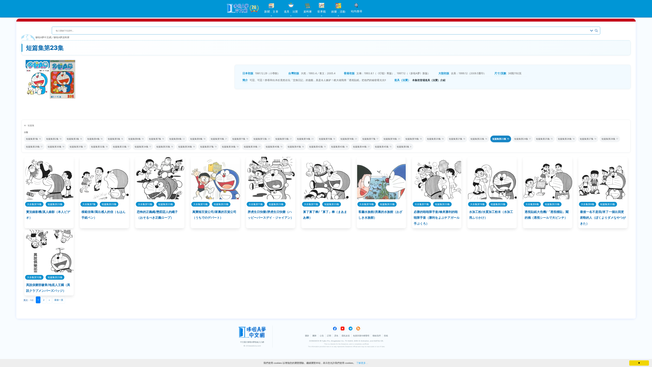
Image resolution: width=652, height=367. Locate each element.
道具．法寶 (291, 11)
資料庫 (307, 11)
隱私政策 (346, 335)
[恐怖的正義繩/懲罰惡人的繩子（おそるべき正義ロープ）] (159, 198)
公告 (322, 335)
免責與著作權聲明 (361, 335)
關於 (307, 335)
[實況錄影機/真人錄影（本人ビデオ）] (49, 198)
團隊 (314, 335)
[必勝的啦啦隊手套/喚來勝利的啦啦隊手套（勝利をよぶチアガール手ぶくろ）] (436, 198)
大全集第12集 (145, 204)
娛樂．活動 (338, 11)
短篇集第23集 (55, 204)
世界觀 (321, 11)
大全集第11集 (256, 204)
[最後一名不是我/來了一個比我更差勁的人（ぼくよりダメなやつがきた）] (603, 198)
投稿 (386, 335)
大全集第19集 (34, 204)
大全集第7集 (89, 204)
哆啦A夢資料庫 (61, 37)
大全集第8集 (532, 204)
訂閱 (329, 335)
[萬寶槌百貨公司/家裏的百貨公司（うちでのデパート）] (215, 198)
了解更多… (362, 363)
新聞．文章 (271, 11)
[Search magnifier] (596, 30)
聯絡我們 (377, 335)
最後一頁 (58, 299)
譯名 (336, 335)
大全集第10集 (34, 277)
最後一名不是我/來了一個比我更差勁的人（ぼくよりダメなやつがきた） (603, 217)
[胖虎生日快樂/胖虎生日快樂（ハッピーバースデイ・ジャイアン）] (270, 198)
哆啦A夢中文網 (43, 37)
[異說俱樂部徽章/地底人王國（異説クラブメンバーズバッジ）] (49, 271)
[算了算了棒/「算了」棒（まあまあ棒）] (326, 198)
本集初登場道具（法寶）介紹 (428, 80)
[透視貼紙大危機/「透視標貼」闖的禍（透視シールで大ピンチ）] (547, 198)
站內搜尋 (356, 11)
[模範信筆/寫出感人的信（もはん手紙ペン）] (104, 198)
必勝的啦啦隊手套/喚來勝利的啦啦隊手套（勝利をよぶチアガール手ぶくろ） (437, 217)
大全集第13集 (200, 204)
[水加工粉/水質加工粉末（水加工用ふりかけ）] (492, 198)
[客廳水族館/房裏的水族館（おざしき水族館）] (381, 198)
